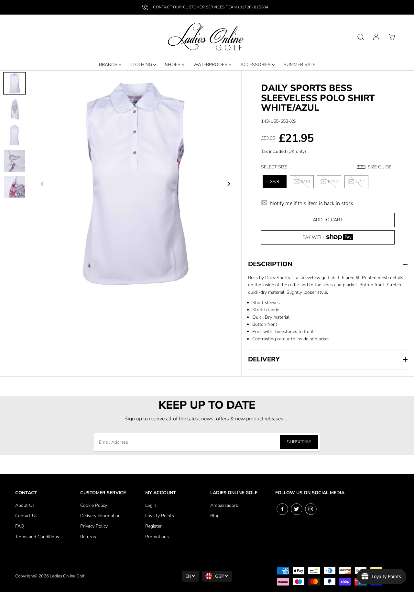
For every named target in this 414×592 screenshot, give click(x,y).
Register (153, 526)
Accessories (256, 65)
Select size (274, 167)
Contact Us (26, 516)
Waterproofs (211, 65)
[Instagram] (311, 509)
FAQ (19, 526)
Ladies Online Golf (67, 576)
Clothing (141, 65)
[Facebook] (282, 509)
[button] (376, 167)
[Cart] (392, 37)
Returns (88, 537)
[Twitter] (296, 509)
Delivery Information (100, 516)
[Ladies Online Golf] (207, 37)
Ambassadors (224, 505)
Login (150, 505)
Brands (109, 65)
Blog (215, 516)
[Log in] (376, 37)
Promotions (157, 537)
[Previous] (42, 183)
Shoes (173, 65)
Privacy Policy (94, 526)
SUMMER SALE (299, 65)
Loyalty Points (159, 516)
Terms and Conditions (37, 537)
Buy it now (327, 239)
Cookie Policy (93, 505)
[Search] (361, 37)
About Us (25, 505)
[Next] (229, 183)
